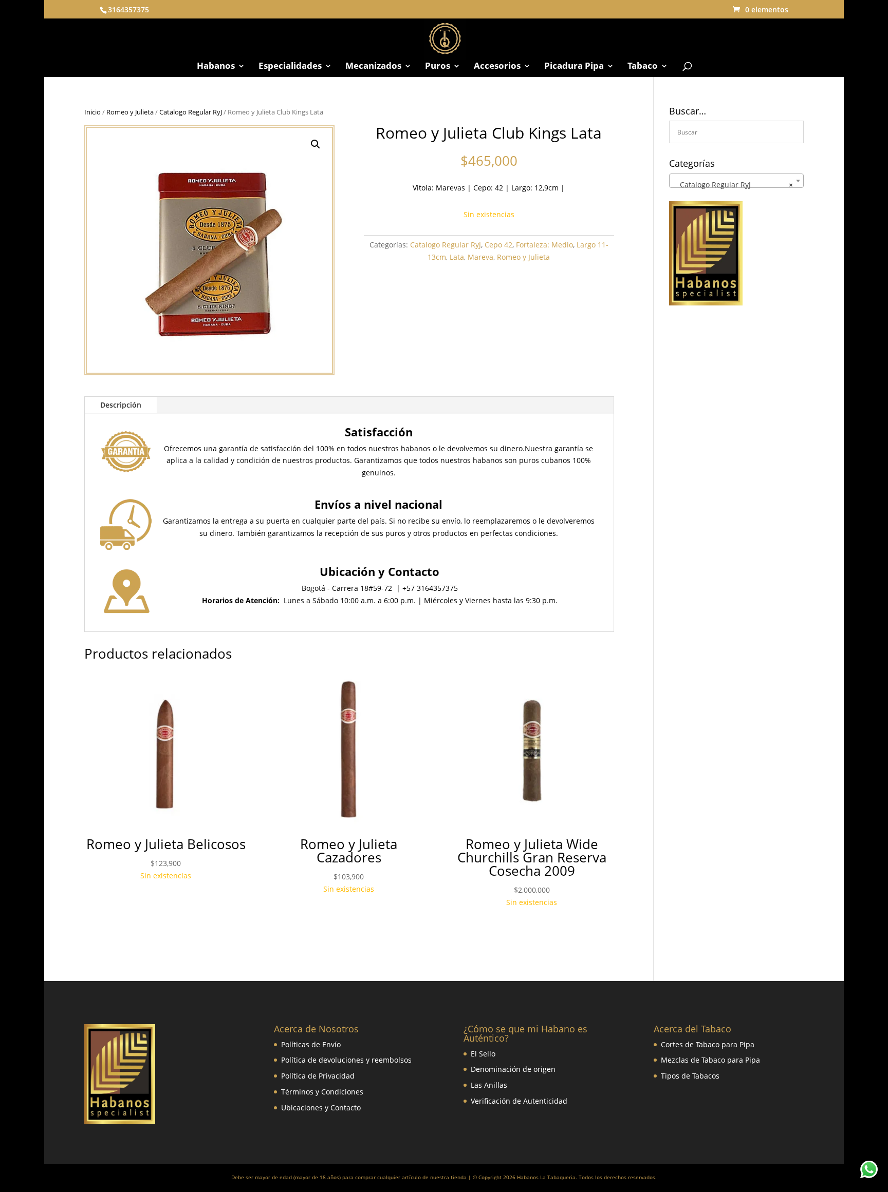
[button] (315, 144)
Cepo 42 (498, 244)
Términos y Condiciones (322, 1092)
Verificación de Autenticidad (519, 1101)
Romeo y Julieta (130, 112)
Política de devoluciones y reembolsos (346, 1060)
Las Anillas (489, 1085)
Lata (457, 257)
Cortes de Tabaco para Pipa (707, 1044)
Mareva (480, 257)
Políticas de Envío (311, 1044)
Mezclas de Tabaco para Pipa (710, 1060)
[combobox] (736, 181)
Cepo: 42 (488, 188)
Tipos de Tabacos (690, 1076)
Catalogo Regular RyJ (190, 112)
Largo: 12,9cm (534, 188)
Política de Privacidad (318, 1076)
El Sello (483, 1054)
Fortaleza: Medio (544, 244)
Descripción (120, 405)
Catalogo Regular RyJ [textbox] (733, 184)
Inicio (92, 112)
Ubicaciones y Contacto (321, 1107)
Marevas (450, 188)
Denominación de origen (513, 1069)
